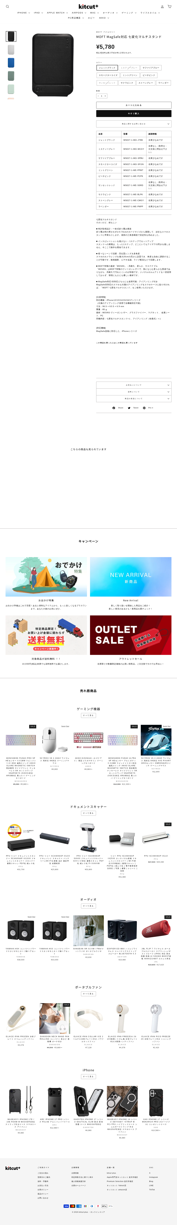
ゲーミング (128, 13)
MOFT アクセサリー (105, 32)
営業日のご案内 (44, 1177)
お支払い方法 (43, 1186)
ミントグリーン (130, 75)
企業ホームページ (78, 1186)
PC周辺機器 (75, 18)
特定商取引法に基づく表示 (82, 1177)
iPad (37, 13)
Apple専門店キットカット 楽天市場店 (122, 1177)
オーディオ (109, 13)
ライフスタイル (149, 13)
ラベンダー (163, 83)
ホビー (91, 18)
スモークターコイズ (108, 75)
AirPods (78, 13)
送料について (134, 392)
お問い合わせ (43, 1198)
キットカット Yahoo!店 (116, 1186)
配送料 (103, 53)
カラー (99, 62)
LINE (151, 1186)
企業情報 (75, 1173)
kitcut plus (111, 1173)
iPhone (22, 13)
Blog (151, 1181)
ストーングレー (146, 83)
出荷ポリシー (43, 1190)
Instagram (153, 1177)
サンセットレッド (107, 83)
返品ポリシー (43, 1194)
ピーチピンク (149, 75)
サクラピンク (127, 83)
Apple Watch (56, 13)
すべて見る (88, 715)
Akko (103, 18)
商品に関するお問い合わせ (134, 124)
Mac (93, 13)
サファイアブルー (151, 68)
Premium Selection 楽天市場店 (120, 1181)
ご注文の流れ (43, 1173)
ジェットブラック (107, 68)
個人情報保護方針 (78, 1181)
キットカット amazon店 (117, 1190)
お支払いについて (134, 385)
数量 (98, 91)
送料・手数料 (43, 1181)
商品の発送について (134, 398)
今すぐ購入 (134, 113)
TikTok (152, 1190)
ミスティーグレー (129, 68)
